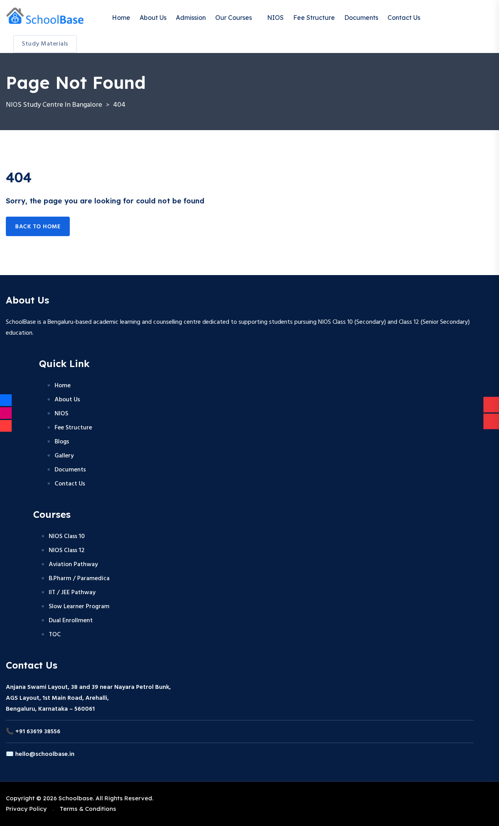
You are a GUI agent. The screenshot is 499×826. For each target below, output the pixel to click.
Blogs (62, 442)
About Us (153, 17)
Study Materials (45, 44)
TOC (55, 635)
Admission (191, 17)
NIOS (275, 17)
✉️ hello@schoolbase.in (40, 754)
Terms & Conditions (88, 808)
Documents (361, 17)
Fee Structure (314, 17)
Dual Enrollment (71, 621)
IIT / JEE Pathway (72, 593)
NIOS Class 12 (67, 550)
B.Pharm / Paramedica (79, 579)
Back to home (37, 226)
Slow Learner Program (79, 607)
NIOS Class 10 (67, 536)
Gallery (64, 456)
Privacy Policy (26, 808)
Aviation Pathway (73, 564)
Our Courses (233, 17)
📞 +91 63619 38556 (33, 732)
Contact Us (404, 17)
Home (121, 17)
